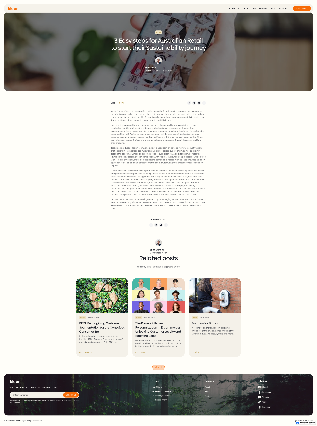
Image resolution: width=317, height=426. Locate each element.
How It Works (157, 387)
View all (158, 367)
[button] (234, 8)
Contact (283, 8)
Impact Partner (260, 8)
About (246, 8)
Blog (273, 8)
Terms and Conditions (304, 420)
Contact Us (71, 394)
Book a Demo (302, 8)
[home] (13, 8)
